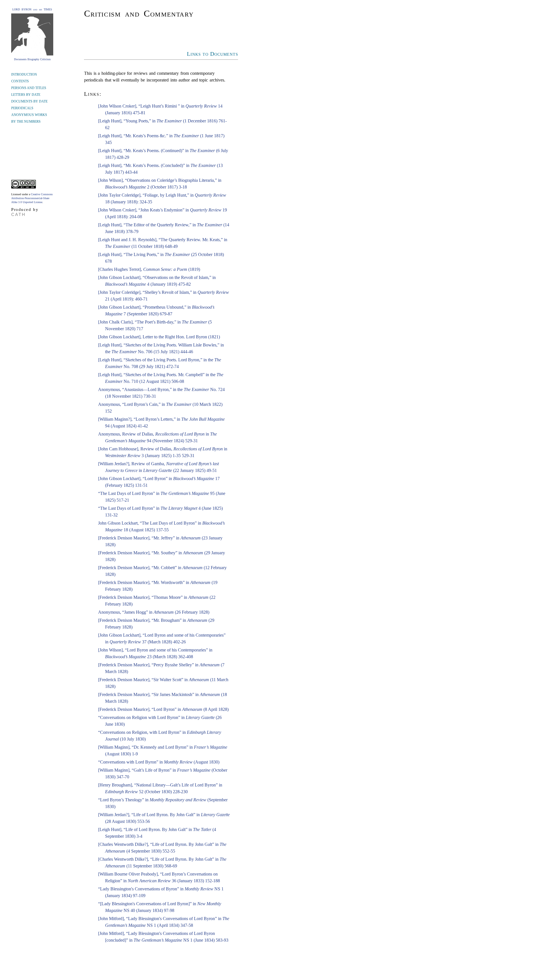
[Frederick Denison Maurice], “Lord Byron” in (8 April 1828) (163, 709)
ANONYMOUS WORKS (29, 115)
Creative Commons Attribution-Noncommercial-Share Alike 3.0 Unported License (32, 198)
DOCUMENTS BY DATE (29, 101)
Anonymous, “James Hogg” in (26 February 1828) (153, 612)
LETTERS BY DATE (25, 95)
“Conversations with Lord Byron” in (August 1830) (158, 762)
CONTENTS (20, 81)
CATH (18, 214)
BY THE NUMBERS (26, 122)
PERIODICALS (22, 108)
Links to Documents (212, 54)
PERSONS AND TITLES (28, 88)
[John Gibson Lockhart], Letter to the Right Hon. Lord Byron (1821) (159, 336)
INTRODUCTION (24, 74)
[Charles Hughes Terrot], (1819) (149, 269)
